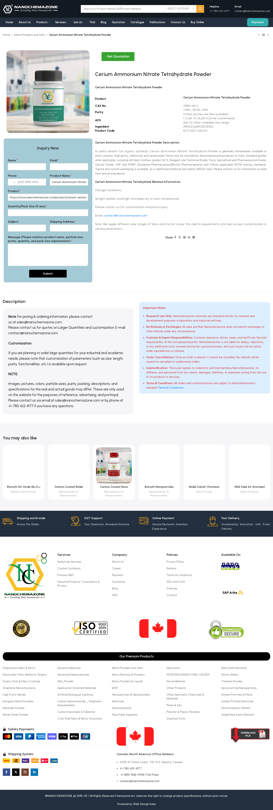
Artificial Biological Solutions (75, 694)
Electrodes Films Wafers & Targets (25, 674)
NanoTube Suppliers (124, 714)
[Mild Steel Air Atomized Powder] (249, 465)
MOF (115, 688)
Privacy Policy (175, 561)
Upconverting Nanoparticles (239, 688)
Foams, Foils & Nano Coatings (21, 681)
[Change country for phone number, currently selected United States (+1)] (12, 182)
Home (6, 35)
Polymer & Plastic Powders (183, 712)
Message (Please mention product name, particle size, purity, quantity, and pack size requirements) (46, 239)
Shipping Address (63, 221)
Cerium (100, 87)
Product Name (61, 175)
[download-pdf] (250, 735)
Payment (258, 22)
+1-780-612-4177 (131, 768)
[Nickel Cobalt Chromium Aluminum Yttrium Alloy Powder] (204, 465)
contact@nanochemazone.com (252, 11)
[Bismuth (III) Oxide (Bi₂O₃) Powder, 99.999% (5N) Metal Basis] (23, 465)
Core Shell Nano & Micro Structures (79, 718)
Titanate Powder (231, 681)
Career (116, 568)
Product (14, 191)
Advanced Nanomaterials (73, 674)
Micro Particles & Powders (128, 674)
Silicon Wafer (229, 674)
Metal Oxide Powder (23, 491)
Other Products (249, 491)
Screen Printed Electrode (237, 701)
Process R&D (65, 575)
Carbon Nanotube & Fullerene (76, 712)
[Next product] (268, 35)
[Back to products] (263, 35)
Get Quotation (118, 56)
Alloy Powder (204, 491)
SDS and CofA (176, 581)
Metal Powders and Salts (29, 35)
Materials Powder (14, 708)
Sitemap (172, 588)
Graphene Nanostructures (19, 688)
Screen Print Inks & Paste (237, 694)
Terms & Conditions (170, 387)
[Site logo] (30, 8)
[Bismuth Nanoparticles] (159, 465)
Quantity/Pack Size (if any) (27, 206)
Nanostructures (121, 708)
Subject (13, 221)
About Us (118, 561)
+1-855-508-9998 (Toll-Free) (139, 774)
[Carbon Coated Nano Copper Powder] (114, 465)
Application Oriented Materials (76, 688)
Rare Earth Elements (234, 668)
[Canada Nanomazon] (135, 736)
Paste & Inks (174, 705)
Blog (115, 588)
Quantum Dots (176, 718)
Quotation (118, 581)
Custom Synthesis (69, 568)
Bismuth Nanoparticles (159, 487)
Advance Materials (69, 668)
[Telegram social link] (193, 237)
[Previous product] (259, 35)
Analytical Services (69, 561)
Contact (172, 595)
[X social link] (179, 237)
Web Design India (144, 804)
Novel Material (176, 681)
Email (54, 160)
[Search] (200, 9)
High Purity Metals (14, 694)
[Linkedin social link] (189, 237)
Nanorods (118, 701)
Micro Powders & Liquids (127, 681)
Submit (48, 273)
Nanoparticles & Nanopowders (68, 493)
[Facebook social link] (175, 237)
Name (12, 160)
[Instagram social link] (25, 772)
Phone (12, 175)
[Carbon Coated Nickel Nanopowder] (69, 465)
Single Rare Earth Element (237, 714)
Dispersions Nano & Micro (19, 668)
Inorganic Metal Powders (18, 701)
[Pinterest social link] (184, 237)
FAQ (115, 595)
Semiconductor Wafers (236, 708)
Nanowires (173, 668)
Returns (171, 568)
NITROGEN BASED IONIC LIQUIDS (188, 674)
